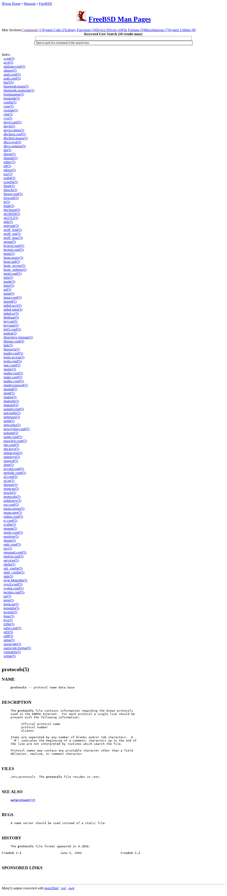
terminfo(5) (11, 608)
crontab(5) (11, 110)
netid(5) (9, 421)
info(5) (8, 277)
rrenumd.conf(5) (15, 552)
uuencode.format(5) (17, 648)
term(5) (9, 600)
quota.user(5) (13, 512)
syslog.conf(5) (13, 588)
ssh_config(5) (13, 568)
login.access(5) (14, 357)
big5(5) (9, 82)
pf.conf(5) (11, 477)
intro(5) (9, 285)
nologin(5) (11, 433)
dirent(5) (10, 154)
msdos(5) (10, 397)
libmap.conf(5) (14, 341)
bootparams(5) (14, 94)
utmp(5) (9, 640)
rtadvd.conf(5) (13, 556)
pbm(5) (9, 465)
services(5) (11, 560)
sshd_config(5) (14, 572)
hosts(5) (9, 254)
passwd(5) (11, 461)
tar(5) (7, 596)
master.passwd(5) (16, 385)
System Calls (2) (54, 30)
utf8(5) (8, 636)
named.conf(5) (14, 409)
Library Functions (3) (81, 30)
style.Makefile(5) (15, 580)
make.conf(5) (13, 377)
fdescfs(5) (10, 190)
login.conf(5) (13, 361)
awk (71, 888)
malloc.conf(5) (14, 381)
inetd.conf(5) (13, 274)
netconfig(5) (12, 413)
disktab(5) (11, 158)
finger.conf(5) (13, 194)
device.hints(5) (14, 130)
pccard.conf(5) (14, 469)
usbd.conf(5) (12, 628)
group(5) (10, 242)
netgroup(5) (12, 417)
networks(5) (12, 425)
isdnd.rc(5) (11, 313)
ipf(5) (7, 289)
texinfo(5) (10, 612)
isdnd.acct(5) (13, 305)
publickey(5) (12, 501)
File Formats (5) (133, 30)
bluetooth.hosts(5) (16, 86)
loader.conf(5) (13, 353)
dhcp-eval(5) (12, 142)
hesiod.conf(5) (14, 250)
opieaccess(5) (13, 453)
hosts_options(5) (15, 270)
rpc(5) (8, 548)
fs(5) (7, 202)
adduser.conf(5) (14, 66)
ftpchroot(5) (12, 210)
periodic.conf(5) (15, 473)
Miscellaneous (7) (156, 30)
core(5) (9, 106)
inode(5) (9, 281)
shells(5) (9, 564)
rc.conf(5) (10, 520)
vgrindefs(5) (12, 652)
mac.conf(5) (12, 365)
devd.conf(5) (13, 122)
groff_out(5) (12, 234)
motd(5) (9, 393)
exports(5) (11, 182)
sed (63, 888)
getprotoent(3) (23, 800)
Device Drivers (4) (109, 30)
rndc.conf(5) (12, 544)
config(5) (10, 102)
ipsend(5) (10, 301)
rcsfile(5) (10, 524)
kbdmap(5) (11, 317)
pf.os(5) (9, 481)
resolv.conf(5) (13, 532)
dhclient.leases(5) (16, 138)
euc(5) (8, 174)
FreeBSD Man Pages (119, 19)
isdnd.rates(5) (13, 309)
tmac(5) (9, 616)
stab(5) (8, 576)
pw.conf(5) (11, 505)
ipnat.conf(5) (13, 297)
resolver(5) (11, 536)
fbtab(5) (9, 186)
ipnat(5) (9, 293)
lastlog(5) (10, 333)
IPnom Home (11, 4)
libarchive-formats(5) (18, 337)
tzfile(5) (9, 624)
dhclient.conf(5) (15, 134)
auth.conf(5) (12, 78)
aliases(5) (10, 70)
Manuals (30, 4)
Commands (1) (32, 30)
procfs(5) (10, 493)
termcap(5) (11, 604)
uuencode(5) (12, 644)
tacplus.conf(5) (14, 592)
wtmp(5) (10, 656)
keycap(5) (11, 321)
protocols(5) (12, 497)
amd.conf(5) (12, 74)
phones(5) (11, 485)
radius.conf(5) (13, 516)
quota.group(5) (14, 509)
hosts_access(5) (14, 266)
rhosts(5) (10, 540)
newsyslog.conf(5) (16, 429)
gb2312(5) (11, 218)
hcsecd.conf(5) (14, 246)
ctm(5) (8, 114)
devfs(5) (9, 126)
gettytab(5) (11, 226)
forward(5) (11, 198)
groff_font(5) (13, 230)
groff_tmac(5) (13, 238)
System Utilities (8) (182, 30)
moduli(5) (10, 389)
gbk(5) (8, 222)
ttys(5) (8, 620)
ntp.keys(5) (11, 449)
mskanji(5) (11, 405)
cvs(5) (8, 118)
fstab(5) (9, 206)
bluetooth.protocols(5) (19, 90)
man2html (51, 888)
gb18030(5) (12, 214)
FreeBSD (45, 4)
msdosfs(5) (11, 401)
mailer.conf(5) (13, 373)
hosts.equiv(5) (13, 258)
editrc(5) (9, 162)
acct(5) (8, 62)
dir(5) (7, 150)
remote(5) (10, 528)
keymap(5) (11, 325)
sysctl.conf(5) (13, 584)
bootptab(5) (12, 98)
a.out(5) (9, 58)
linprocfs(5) (12, 349)
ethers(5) (10, 170)
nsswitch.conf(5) (15, 441)
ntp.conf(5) (11, 445)
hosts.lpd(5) (12, 262)
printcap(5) (11, 489)
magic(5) (10, 369)
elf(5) (7, 166)
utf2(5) (8, 632)
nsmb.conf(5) (13, 437)
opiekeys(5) (12, 457)
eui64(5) (9, 178)
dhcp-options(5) (15, 146)
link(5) (8, 345)
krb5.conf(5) (12, 329)
